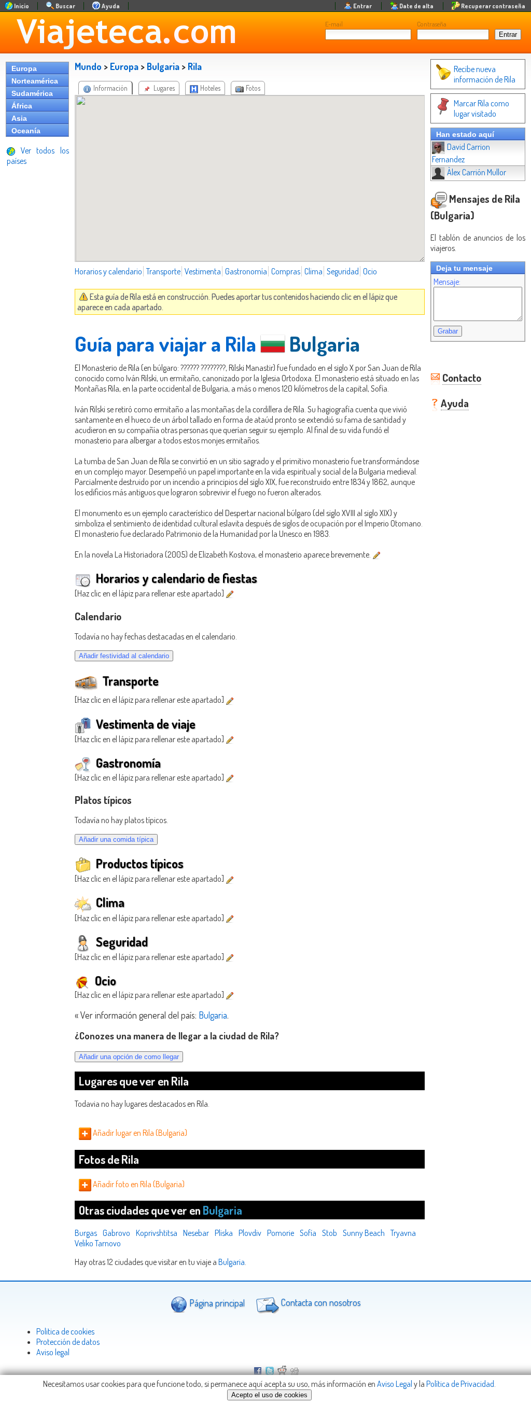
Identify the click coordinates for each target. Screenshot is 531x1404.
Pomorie (280, 1233)
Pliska (224, 1233)
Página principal (216, 1302)
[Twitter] (270, 1372)
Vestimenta (203, 271)
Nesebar (196, 1233)
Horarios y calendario (108, 271)
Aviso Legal (394, 1384)
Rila (195, 66)
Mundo (88, 66)
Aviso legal (52, 1352)
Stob (329, 1233)
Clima (313, 271)
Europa (24, 68)
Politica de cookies (65, 1331)
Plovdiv (250, 1233)
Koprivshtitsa (156, 1233)
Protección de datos (68, 1342)
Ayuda (455, 403)
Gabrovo (116, 1233)
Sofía (308, 1233)
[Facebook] (258, 1372)
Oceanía (25, 131)
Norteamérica (34, 81)
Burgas (86, 1233)
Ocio (370, 271)
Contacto (461, 377)
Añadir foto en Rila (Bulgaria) (138, 1184)
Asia (19, 118)
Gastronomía (246, 271)
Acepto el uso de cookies (269, 1395)
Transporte (163, 271)
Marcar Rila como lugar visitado (481, 108)
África (21, 106)
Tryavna (403, 1233)
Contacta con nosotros (320, 1302)
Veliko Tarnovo (98, 1243)
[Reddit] (282, 1372)
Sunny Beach (364, 1233)
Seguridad (343, 271)
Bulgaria (163, 66)
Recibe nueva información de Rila (484, 74)
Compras (285, 271)
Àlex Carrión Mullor (476, 172)
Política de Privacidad (460, 1384)
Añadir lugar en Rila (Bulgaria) (139, 1133)
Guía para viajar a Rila (165, 343)
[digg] (294, 1372)
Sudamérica (32, 93)
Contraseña (431, 24)
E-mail (334, 24)
